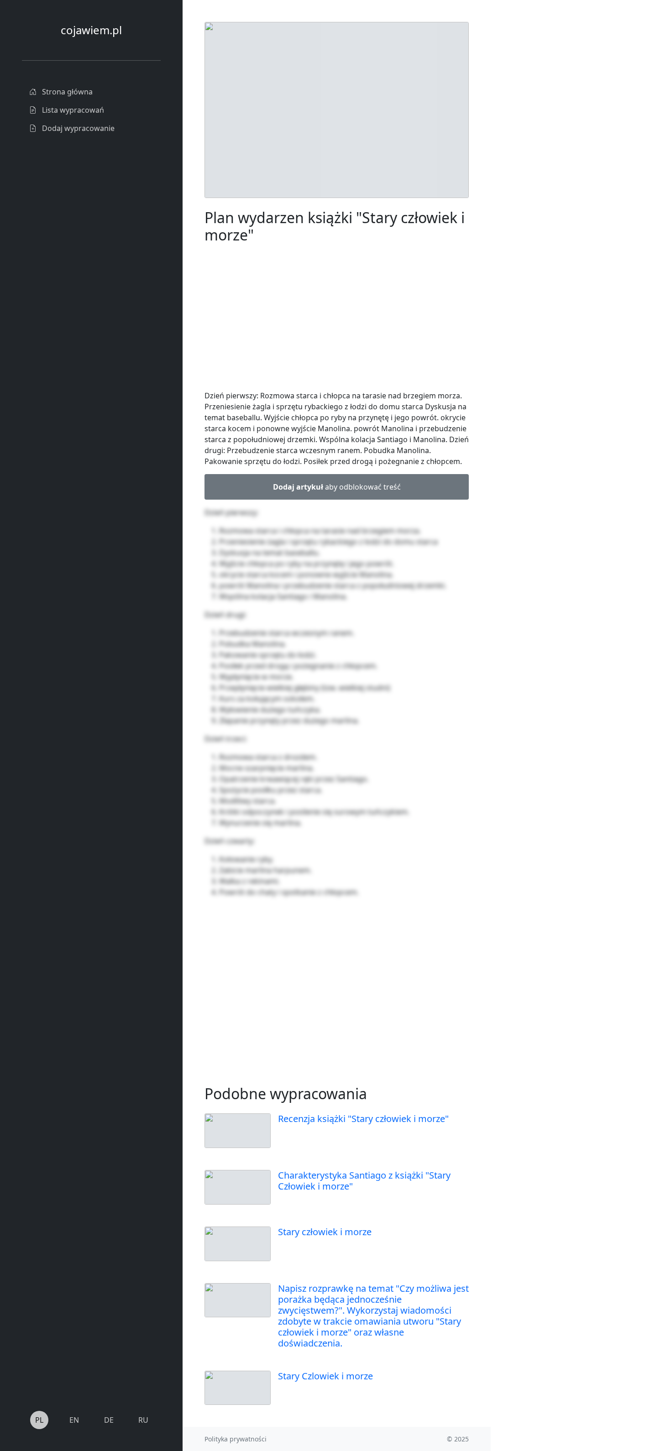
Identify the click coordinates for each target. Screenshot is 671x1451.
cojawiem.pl (91, 29)
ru (143, 1420)
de (109, 1420)
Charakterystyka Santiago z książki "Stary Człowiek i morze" (364, 1180)
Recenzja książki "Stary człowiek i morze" (363, 1118)
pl (39, 1420)
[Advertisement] (559, 159)
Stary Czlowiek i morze (325, 1376)
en (74, 1420)
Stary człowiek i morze (325, 1232)
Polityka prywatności (235, 1439)
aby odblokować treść (337, 487)
